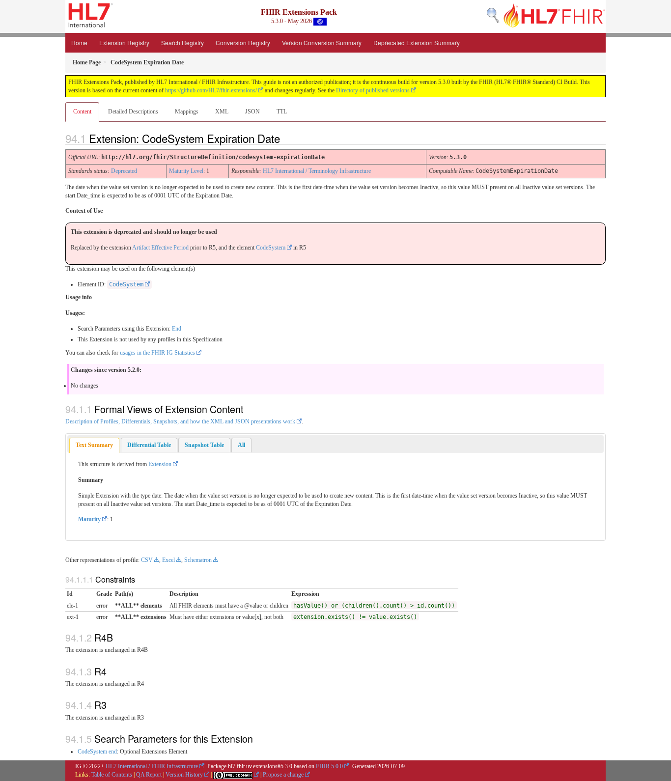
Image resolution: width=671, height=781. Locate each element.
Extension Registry (124, 42)
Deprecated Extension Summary (416, 42)
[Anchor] (288, 138)
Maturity (89, 519)
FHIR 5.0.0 (329, 766)
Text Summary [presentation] (94, 445)
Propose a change (283, 774)
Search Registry (182, 42)
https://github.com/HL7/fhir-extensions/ (211, 90)
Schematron (198, 560)
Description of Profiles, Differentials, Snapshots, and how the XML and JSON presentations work (180, 421)
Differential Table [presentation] (149, 445)
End (176, 328)
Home (79, 42)
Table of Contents (111, 774)
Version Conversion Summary (322, 42)
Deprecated (124, 170)
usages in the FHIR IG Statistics (157, 352)
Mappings (186, 111)
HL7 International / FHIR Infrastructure (152, 766)
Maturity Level (186, 170)
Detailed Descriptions (133, 111)
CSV (147, 560)
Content (82, 111)
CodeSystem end (97, 751)
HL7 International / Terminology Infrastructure (317, 170)
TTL (282, 111)
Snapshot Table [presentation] (204, 445)
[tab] (94, 445)
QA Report (149, 774)
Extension (159, 464)
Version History (184, 774)
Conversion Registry (243, 42)
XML (221, 111)
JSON (252, 111)
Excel (168, 560)
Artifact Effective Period (160, 247)
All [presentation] (241, 445)
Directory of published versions (373, 90)
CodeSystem (270, 247)
